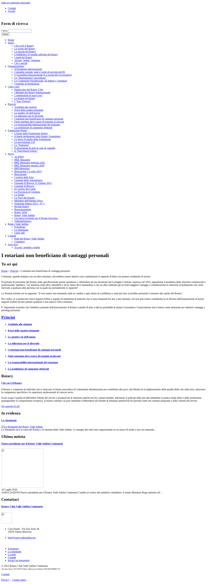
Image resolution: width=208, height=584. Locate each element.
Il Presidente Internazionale (28, 69)
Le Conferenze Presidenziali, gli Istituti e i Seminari (40, 80)
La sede (12, 554)
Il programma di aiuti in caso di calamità (34, 148)
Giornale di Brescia (24, 186)
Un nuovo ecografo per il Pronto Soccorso (36, 218)
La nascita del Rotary (25, 51)
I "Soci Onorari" (22, 101)
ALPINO (19, 156)
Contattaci (19, 241)
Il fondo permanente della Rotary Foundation (37, 136)
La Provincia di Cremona (27, 191)
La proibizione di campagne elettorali (33, 127)
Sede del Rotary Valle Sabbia (29, 238)
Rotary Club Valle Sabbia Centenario (22, 506)
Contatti (12, 8)
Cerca (4, 30)
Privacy (5, 579)
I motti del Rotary (23, 57)
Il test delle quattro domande (28, 110)
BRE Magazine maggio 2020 (29, 165)
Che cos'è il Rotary (24, 45)
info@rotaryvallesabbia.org (22, 537)
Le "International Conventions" (30, 77)
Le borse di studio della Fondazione (32, 139)
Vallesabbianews (22, 221)
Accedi (11, 11)
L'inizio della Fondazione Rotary (31, 133)
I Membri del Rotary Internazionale (32, 92)
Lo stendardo (14, 551)
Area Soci (13, 244)
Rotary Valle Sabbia (24, 215)
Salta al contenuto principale (15, 2)
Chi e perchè (20, 63)
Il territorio (19, 227)
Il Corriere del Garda (25, 189)
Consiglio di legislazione (26, 83)
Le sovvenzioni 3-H (24, 142)
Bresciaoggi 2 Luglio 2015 (28, 171)
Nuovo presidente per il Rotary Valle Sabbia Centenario (32, 443)
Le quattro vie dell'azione (27, 113)
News (11, 153)
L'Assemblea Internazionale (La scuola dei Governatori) (43, 75)
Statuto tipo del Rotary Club (28, 89)
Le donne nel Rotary (24, 98)
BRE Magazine (22, 159)
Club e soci (13, 86)
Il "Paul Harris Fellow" (26, 151)
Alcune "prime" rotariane (27, 60)
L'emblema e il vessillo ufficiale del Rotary (36, 54)
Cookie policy (19, 579)
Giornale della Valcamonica (28, 180)
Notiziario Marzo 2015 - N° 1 (29, 203)
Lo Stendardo (21, 230)
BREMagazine (22, 168)
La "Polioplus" (22, 145)
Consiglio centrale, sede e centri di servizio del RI (39, 72)
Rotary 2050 (20, 212)
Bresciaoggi (20, 174)
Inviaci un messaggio (18, 560)
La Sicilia (19, 194)
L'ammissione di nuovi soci (28, 95)
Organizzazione (16, 66)
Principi (12, 104)
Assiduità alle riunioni (25, 107)
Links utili (19, 232)
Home (11, 39)
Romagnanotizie (22, 209)
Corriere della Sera (23, 177)
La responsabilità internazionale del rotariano (37, 124)
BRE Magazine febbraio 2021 (29, 162)
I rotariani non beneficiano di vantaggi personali (38, 118)
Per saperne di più (10, 406)
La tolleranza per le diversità (28, 115)
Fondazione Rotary (17, 130)
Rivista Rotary (21, 206)
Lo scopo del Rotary (24, 48)
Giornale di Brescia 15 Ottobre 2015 (33, 183)
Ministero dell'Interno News (28, 200)
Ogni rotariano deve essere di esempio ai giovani (39, 121)
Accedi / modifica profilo (27, 247)
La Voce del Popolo (24, 197)
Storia (11, 42)
